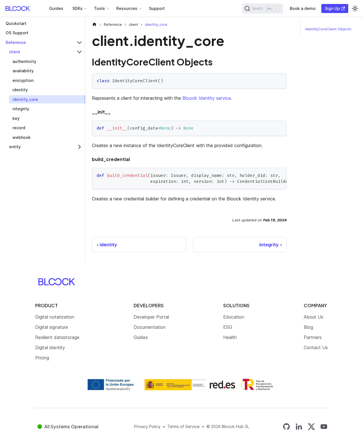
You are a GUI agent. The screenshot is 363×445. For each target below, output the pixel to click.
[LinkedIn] (299, 426)
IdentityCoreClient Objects (328, 29)
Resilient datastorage (57, 337)
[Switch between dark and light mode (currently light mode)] (355, 8)
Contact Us (316, 347)
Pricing (42, 358)
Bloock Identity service (206, 98)
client (14, 52)
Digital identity (50, 347)
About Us (313, 317)
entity (15, 147)
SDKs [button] (77, 8)
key (16, 118)
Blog (308, 327)
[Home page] (94, 24)
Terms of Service (183, 426)
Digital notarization (54, 317)
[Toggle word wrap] (269, 175)
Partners (313, 337)
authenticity (24, 61)
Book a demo (303, 8)
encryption (22, 80)
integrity (20, 109)
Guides (56, 8)
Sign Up (332, 8)
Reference (16, 42)
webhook (21, 137)
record (18, 128)
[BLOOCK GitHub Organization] (286, 426)
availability (23, 71)
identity (20, 90)
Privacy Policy (147, 426)
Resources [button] (126, 8)
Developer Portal (151, 317)
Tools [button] (99, 8)
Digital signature (51, 327)
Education (233, 317)
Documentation (150, 327)
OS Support (17, 33)
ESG (227, 327)
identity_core (25, 99)
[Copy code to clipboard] (279, 80)
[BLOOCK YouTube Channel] (324, 426)
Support (157, 8)
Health (230, 337)
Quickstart (16, 23)
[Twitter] (311, 427)
